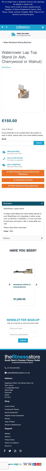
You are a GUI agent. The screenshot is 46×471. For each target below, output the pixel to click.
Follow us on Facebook (4, 450)
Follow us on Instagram (20, 450)
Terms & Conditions (12, 443)
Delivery (7, 434)
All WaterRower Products (23, 180)
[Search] (6, 27)
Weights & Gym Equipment (14, 416)
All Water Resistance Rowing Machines (23, 186)
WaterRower (6, 67)
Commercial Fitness (12, 409)
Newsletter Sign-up (23, 321)
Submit (39, 143)
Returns (7, 437)
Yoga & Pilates (10, 422)
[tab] (23, 204)
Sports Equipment (11, 412)
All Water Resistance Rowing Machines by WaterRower (23, 173)
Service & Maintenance (13, 425)
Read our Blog (15, 450)
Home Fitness (10, 406)
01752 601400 (17, 158)
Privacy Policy (10, 440)
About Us (8, 446)
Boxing (7, 419)
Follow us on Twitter (9, 450)
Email (4, 139)
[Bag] (43, 27)
